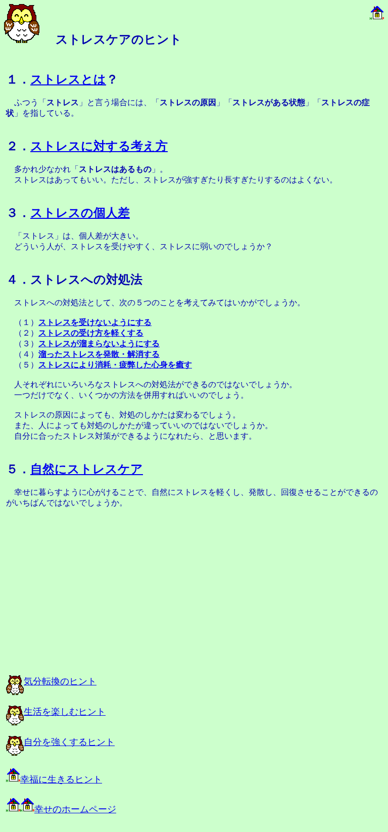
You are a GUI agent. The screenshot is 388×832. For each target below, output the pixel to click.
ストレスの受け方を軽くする (90, 333)
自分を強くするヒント (69, 742)
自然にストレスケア (86, 469)
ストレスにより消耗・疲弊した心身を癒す (115, 364)
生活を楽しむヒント (65, 712)
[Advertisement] (117, 592)
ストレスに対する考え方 (99, 146)
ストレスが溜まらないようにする (99, 343)
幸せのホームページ (75, 809)
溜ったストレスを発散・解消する (99, 354)
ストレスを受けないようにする (95, 322)
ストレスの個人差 (80, 212)
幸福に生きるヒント (61, 779)
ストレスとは (68, 79)
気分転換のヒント (60, 681)
